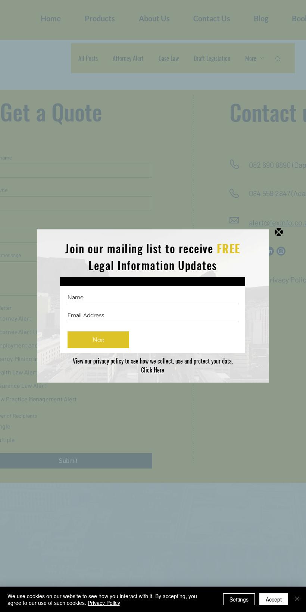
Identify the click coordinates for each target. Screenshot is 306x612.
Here (159, 369)
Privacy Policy (104, 602)
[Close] (297, 599)
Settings (239, 599)
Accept (274, 599)
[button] (279, 232)
